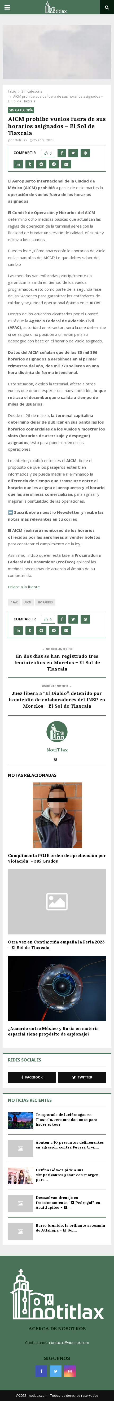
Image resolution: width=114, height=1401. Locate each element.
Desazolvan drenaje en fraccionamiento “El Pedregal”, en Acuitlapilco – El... (68, 1202)
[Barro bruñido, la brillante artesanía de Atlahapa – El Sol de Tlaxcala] (20, 1231)
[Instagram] (70, 1371)
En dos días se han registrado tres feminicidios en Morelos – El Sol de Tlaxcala (57, 662)
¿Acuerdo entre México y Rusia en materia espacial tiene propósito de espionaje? (53, 1031)
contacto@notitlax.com (69, 1342)
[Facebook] (41, 1371)
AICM (27, 602)
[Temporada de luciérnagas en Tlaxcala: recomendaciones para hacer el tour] (20, 1120)
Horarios (45, 602)
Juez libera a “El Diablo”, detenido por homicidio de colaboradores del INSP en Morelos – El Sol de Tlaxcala (57, 699)
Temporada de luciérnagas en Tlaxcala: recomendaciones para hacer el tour (66, 1119)
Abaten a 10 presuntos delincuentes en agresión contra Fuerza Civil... (70, 1145)
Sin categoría (21, 110)
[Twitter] (56, 1371)
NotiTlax (21, 140)
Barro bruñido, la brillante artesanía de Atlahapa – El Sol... (70, 1228)
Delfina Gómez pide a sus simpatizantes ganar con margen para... (67, 1175)
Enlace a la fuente (24, 586)
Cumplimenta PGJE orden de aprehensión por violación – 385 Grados (57, 858)
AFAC (14, 602)
